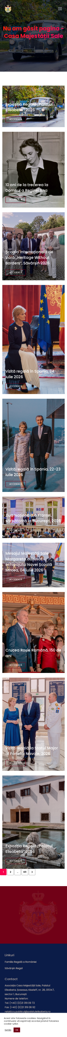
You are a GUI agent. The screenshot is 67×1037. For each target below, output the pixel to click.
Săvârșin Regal (14, 968)
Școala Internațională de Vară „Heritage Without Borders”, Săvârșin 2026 (29, 257)
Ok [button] (16, 1029)
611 (24, 872)
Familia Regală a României (20, 962)
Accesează (15, 119)
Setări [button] (8, 1030)
